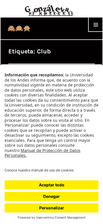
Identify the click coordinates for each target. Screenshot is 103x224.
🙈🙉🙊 (19, 28)
